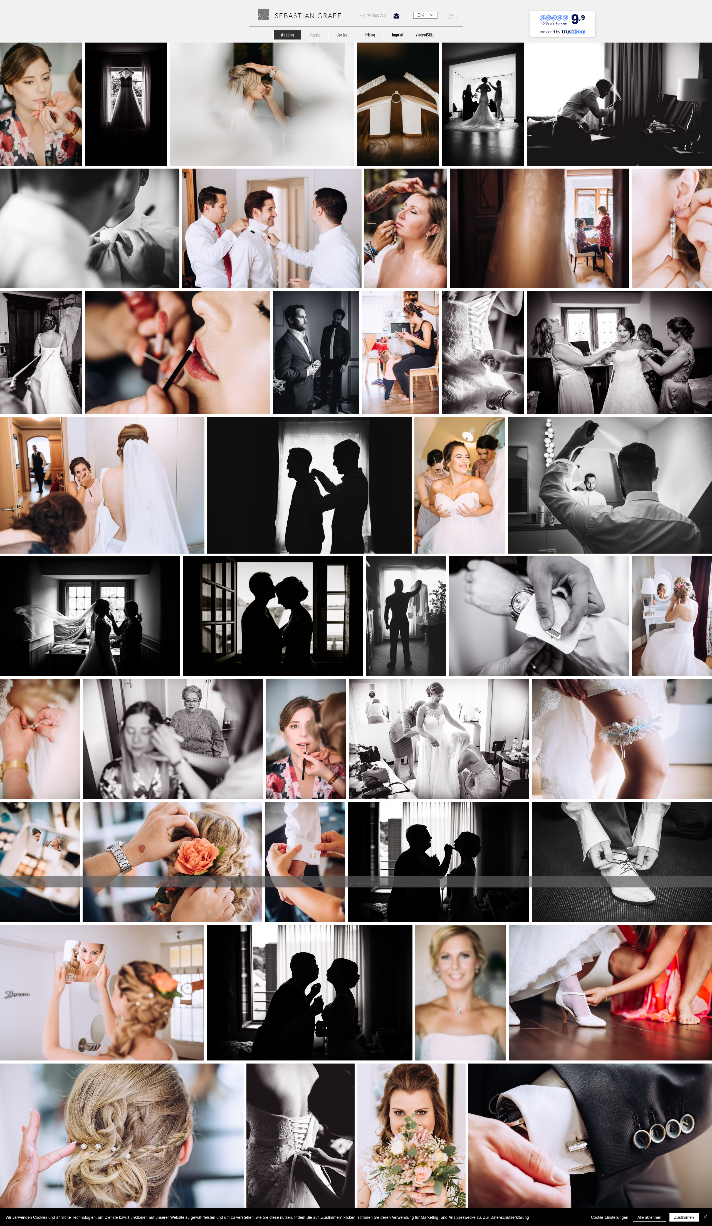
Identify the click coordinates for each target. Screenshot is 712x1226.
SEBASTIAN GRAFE (308, 15)
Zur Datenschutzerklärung (506, 1217)
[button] (456, 16)
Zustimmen (684, 1217)
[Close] (705, 1217)
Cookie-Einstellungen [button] (609, 1217)
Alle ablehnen (649, 1217)
